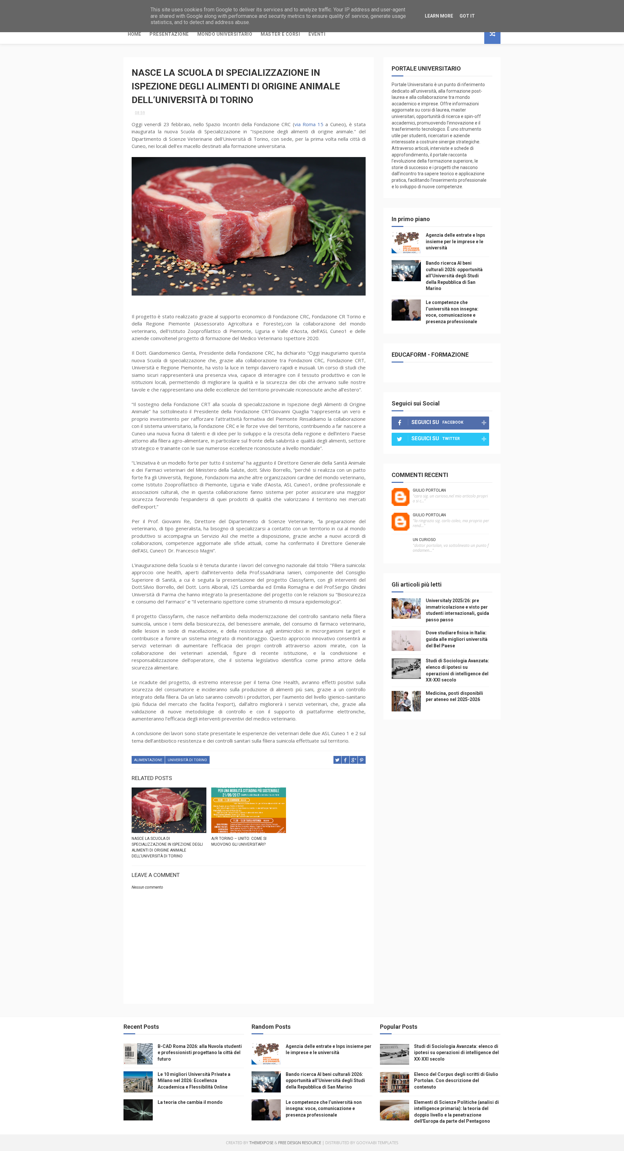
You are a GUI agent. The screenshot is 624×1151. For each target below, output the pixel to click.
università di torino (187, 760)
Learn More (439, 16)
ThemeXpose (261, 1142)
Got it (467, 16)
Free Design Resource (299, 1142)
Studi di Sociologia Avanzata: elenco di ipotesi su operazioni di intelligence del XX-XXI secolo (456, 1053)
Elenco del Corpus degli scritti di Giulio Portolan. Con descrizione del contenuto (456, 1081)
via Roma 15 (309, 124)
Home (134, 34)
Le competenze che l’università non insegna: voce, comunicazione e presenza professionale (324, 1109)
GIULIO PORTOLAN (429, 490)
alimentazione (148, 760)
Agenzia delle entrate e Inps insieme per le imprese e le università (455, 241)
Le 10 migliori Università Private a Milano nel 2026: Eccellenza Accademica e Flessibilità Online (194, 1081)
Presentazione (169, 34)
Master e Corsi (280, 34)
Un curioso (424, 539)
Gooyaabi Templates (377, 1142)
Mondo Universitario (225, 34)
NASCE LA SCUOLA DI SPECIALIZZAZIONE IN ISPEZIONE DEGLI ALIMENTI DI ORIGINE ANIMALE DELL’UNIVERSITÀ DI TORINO (167, 847)
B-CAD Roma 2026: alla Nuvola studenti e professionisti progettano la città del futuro (200, 1053)
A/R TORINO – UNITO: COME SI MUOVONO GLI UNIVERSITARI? (238, 841)
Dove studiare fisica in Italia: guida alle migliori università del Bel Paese (457, 639)
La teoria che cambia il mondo (190, 1102)
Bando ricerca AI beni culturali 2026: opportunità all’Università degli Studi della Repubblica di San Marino (454, 275)
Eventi (316, 34)
